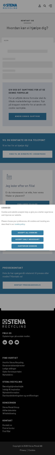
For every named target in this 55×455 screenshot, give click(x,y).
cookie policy (20, 224)
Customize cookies (27, 246)
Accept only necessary (27, 239)
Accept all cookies (27, 233)
